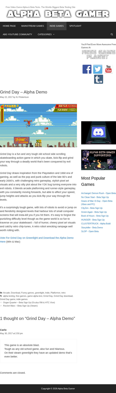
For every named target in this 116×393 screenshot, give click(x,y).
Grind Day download (63, 296)
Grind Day (48, 296)
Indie (47, 293)
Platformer (55, 293)
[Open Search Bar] (112, 34)
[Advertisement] (38, 62)
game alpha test (34, 296)
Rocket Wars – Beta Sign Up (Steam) (20, 305)
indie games (22, 299)
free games (21, 296)
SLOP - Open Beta (90, 231)
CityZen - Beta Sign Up (91, 208)
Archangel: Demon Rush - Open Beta (98, 193)
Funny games (27, 293)
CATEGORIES (45, 34)
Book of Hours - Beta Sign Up (95, 216)
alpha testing (9, 296)
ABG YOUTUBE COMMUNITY (17, 34)
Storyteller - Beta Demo (92, 227)
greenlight (39, 293)
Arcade (6, 293)
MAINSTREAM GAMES (32, 26)
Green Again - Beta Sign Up (94, 212)
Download (15, 293)
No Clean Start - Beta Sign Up (95, 197)
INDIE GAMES (57, 26)
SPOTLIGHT (75, 26)
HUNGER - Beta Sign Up (93, 220)
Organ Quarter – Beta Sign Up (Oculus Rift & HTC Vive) (29, 302)
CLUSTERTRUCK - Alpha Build (95, 223)
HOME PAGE (9, 26)
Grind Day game (7, 299)
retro (63, 293)
